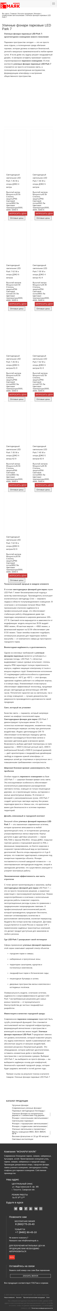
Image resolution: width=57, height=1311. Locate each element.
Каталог (19, 1297)
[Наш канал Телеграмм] (16, 1209)
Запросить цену (18, 213)
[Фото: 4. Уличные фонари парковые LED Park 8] (40, 103)
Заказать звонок (30, 1276)
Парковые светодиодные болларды (28, 1111)
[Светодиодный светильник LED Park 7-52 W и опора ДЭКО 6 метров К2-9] (15, 513)
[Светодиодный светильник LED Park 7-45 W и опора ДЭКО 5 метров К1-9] (15, 332)
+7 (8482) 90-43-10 (26, 1232)
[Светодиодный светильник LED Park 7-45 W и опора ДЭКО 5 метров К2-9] (42, 423)
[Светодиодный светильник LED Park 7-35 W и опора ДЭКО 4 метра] (15, 151)
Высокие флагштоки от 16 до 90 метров (30, 1136)
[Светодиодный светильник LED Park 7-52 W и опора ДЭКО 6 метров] (15, 242)
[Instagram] (41, 1209)
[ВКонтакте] (36, 1209)
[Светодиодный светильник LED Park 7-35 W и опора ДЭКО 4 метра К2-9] (15, 423)
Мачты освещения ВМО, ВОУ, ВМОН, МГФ (29, 1133)
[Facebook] (26, 1209)
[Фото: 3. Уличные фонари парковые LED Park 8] (17, 103)
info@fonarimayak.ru (30, 1241)
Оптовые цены (16, 218)
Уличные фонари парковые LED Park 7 (32, 1077)
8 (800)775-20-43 (24, 1224)
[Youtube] (31, 1209)
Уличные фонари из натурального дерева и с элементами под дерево (28, 1114)
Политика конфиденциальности (42, 1308)
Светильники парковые (22, 1121)
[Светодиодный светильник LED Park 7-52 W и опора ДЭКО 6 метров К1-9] (42, 332)
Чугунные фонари (20, 1105)
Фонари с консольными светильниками (30, 1118)
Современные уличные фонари (26, 1108)
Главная (13, 13)
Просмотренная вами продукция (34, 1297)
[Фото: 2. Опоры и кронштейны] (40, 89)
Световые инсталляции (22, 1139)
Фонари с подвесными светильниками (21, 14)
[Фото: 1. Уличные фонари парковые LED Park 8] (17, 89)
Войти (12, 1257)
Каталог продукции (25, 13)
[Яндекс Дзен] (21, 1209)
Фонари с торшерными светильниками (29, 1123)
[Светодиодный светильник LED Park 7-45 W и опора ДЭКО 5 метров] (42, 151)
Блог (48, 1297)
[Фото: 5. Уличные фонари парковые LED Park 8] (17, 117)
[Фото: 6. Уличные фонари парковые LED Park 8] (40, 117)
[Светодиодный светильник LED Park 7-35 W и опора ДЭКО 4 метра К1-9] (42, 242)
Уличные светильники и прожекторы (28, 1129)
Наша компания (9, 1297)
